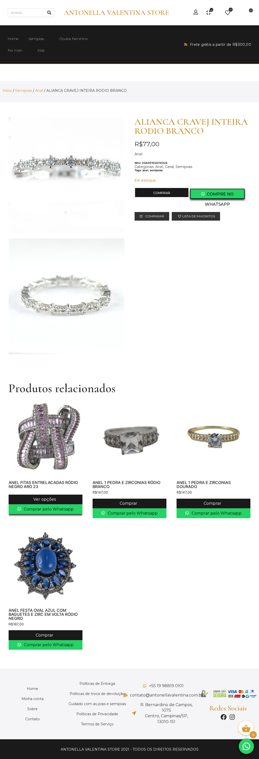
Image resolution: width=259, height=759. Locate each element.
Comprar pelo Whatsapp (48, 509)
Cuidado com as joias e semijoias (97, 704)
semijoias (156, 170)
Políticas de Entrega (97, 683)
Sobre (32, 709)
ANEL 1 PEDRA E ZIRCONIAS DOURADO (204, 484)
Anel (39, 90)
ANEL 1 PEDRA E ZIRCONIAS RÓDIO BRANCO (126, 484)
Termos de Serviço (97, 724)
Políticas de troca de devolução (97, 693)
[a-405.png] (66, 296)
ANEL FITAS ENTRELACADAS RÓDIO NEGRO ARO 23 (43, 484)
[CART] (249, 12)
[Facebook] (224, 717)
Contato (32, 719)
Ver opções (45, 499)
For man (15, 50)
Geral (169, 166)
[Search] (49, 13)
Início (7, 90)
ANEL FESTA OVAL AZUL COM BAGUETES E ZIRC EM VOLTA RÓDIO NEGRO (43, 614)
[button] (246, 746)
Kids (41, 50)
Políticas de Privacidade (97, 714)
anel (145, 170)
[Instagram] (232, 717)
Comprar (161, 193)
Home (13, 38)
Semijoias (36, 38)
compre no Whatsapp (219, 195)
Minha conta (32, 699)
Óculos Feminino (73, 38)
